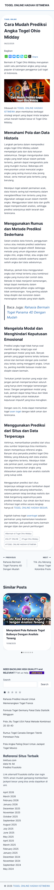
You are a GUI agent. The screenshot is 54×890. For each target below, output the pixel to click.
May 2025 (8, 836)
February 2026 (11, 800)
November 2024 (11, 861)
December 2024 (11, 857)
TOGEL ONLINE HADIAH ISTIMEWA (20, 544)
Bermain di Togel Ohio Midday (18, 534)
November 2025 (11, 812)
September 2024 (12, 865)
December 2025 (11, 808)
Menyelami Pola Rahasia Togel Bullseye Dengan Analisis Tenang (25, 634)
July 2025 (8, 828)
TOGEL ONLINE (10, 19)
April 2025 (8, 840)
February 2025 (10, 849)
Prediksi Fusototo (12, 767)
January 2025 (10, 853)
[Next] (47, 622)
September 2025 (12, 820)
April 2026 (8, 792)
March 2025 (9, 844)
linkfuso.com (9, 760)
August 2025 (10, 824)
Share (35, 56)
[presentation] (27, 609)
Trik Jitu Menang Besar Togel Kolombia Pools (42, 563)
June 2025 (8, 832)
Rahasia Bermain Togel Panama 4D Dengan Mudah (28, 312)
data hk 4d (9, 764)
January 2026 (10, 804)
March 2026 (9, 796)
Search (6, 679)
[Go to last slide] (7, 622)
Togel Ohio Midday (30, 539)
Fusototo (22, 774)
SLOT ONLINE (11, 539)
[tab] (21, 652)
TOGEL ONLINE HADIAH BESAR (30, 507)
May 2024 (8, 869)
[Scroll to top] (49, 880)
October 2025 (10, 816)
